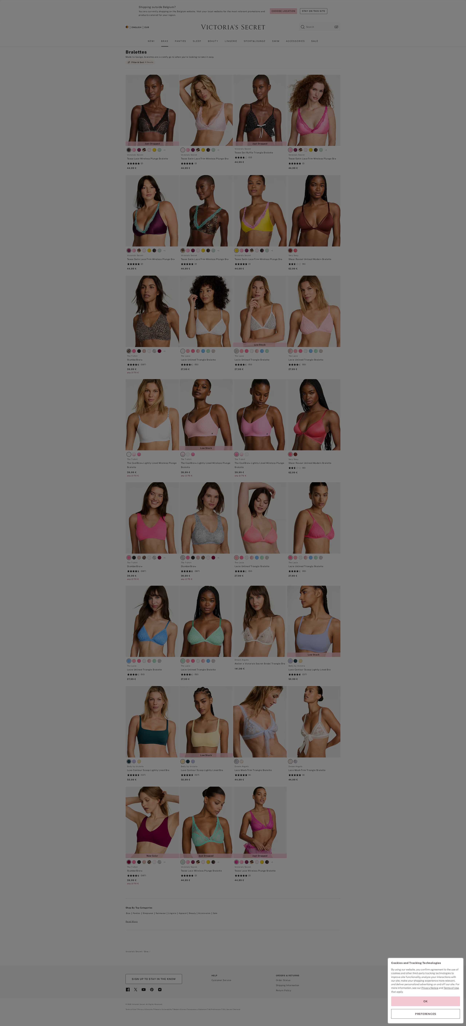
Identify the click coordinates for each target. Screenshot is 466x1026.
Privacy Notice (429, 987)
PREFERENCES (425, 1013)
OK (425, 1001)
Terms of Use (451, 987)
